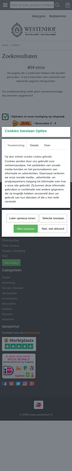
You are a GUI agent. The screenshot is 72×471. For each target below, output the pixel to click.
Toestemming (15, 145)
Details (34, 145)
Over (47, 145)
